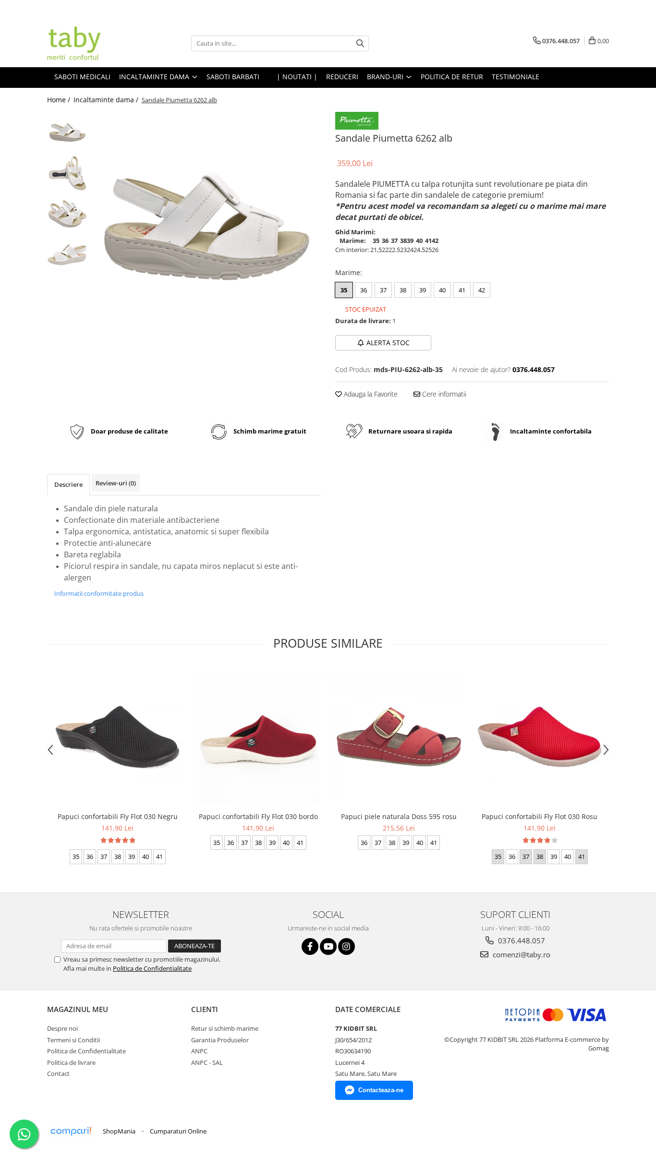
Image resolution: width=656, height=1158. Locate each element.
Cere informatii (443, 393)
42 (481, 290)
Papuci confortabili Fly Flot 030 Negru (118, 816)
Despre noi (62, 1028)
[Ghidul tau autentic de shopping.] (70, 1131)
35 (343, 290)
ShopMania (119, 1131)
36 (363, 290)
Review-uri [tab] (116, 483)
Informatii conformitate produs (99, 593)
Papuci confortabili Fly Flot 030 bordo (258, 816)
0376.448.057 (520, 940)
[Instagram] (346, 946)
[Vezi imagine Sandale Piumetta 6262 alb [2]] (67, 214)
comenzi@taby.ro (520, 954)
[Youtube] (328, 946)
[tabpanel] (207, 226)
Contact (58, 1073)
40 (442, 290)
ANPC (199, 1051)
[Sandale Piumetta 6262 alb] (207, 226)
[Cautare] (360, 43)
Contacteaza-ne (380, 1090)
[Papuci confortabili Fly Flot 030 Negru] (117, 737)
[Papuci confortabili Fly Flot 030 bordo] (258, 736)
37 (383, 290)
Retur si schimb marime (224, 1028)
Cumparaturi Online (178, 1131)
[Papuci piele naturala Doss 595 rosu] (398, 736)
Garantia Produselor (220, 1040)
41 (462, 290)
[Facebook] (310, 946)
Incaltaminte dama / (106, 99)
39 (422, 290)
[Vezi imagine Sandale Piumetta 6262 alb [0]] (67, 132)
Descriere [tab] (68, 484)
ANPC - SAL (207, 1062)
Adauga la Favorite (370, 393)
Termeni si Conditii (73, 1040)
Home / (59, 99)
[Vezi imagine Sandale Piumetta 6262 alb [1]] (67, 173)
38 (403, 290)
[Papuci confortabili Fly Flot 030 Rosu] (539, 737)
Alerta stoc (388, 342)
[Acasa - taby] (95, 43)
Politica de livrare (71, 1062)
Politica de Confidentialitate (152, 968)
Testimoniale (515, 76)
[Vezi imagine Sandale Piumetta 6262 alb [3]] (67, 255)
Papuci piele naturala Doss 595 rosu (399, 816)
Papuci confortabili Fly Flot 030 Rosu (539, 816)
